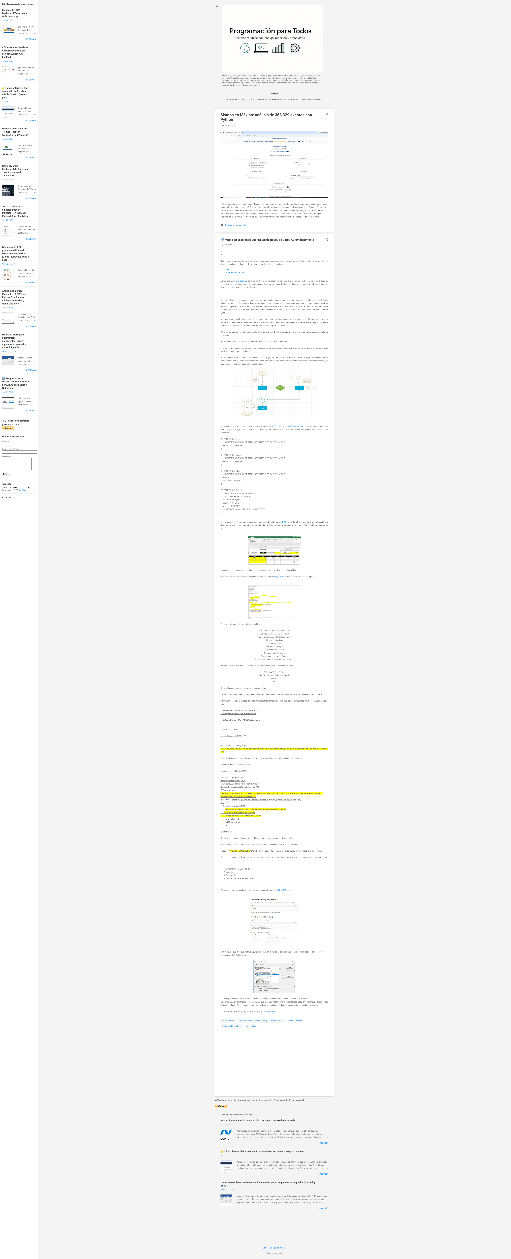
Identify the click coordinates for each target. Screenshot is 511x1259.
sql (247, 1026)
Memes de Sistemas (312, 99)
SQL (228, 269)
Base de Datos (245, 1021)
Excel (290, 1021)
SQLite (282, 426)
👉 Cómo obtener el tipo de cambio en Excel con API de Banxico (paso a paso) (262, 1151)
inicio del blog (241, 281)
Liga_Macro (280, 576)
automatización (229, 1021)
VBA (254, 1026)
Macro (299, 1021)
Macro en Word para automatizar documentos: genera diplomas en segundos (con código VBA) (14, 341)
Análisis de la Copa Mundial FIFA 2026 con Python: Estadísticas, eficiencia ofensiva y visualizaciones (14, 297)
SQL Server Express (296, 426)
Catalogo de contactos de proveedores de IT (273, 99)
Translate (22, 490)
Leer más (323, 1143)
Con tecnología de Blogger (274, 1248)
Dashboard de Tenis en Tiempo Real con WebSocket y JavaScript (15, 131)
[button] (326, 114)
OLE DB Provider (284, 890)
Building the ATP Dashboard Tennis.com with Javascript (14, 13)
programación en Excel (232, 1026)
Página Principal (236, 99)
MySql (274, 426)
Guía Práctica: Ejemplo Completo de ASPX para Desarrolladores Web (258, 1120)
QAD (284, 522)
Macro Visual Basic (235, 272)
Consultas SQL (278, 1021)
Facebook (271, 1011)
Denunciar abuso (274, 1253)
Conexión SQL (261, 1021)
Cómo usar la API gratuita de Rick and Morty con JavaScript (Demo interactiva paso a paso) (15, 253)
